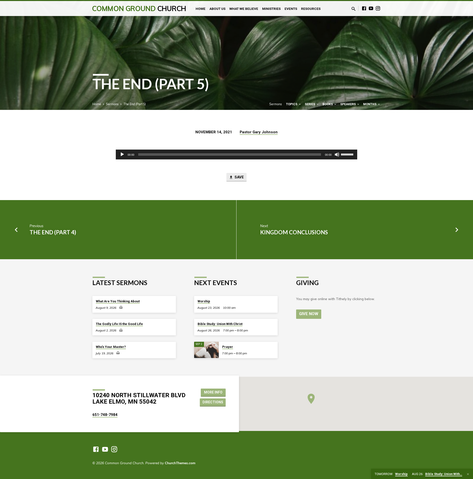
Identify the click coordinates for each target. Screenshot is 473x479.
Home (200, 9)
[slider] (348, 154)
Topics (292, 104)
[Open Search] (353, 8)
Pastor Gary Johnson (259, 132)
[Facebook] (364, 8)
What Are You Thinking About (118, 301)
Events (291, 9)
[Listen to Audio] (120, 307)
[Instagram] (378, 8)
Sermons (112, 104)
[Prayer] (206, 350)
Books (328, 104)
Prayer (227, 347)
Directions (213, 402)
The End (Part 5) (134, 104)
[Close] (468, 474)
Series (310, 104)
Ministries (271, 9)
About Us (217, 9)
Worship (204, 301)
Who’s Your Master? (111, 347)
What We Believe (243, 9)
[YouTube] (371, 8)
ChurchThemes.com (180, 463)
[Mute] (337, 154)
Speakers (348, 104)
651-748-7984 (105, 414)
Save (239, 177)
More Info (213, 392)
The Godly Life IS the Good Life (119, 324)
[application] (236, 154)
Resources (311, 9)
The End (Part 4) (53, 232)
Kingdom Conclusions (294, 232)
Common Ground (139, 8)
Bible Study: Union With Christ (220, 324)
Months (370, 104)
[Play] (122, 154)
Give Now (308, 313)
